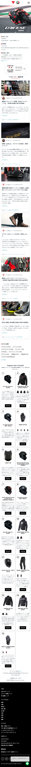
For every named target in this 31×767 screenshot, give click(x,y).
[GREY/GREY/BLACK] (27, 392)
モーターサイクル (7, 349)
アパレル (5, 354)
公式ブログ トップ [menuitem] (5, 691)
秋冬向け (10, 119)
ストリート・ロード (21, 254)
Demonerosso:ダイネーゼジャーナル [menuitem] (10, 743)
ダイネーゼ (6, 346)
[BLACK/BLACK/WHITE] (24, 392)
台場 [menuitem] (2, 704)
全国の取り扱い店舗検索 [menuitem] (7, 745)
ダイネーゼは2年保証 (8, 356)
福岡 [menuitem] (2, 719)
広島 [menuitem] (2, 717)
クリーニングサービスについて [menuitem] (8, 732)
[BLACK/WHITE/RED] (21, 537)
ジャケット (10, 164)
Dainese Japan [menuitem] (5, 739)
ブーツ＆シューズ (16, 164)
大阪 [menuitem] (2, 713)
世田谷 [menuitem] (2, 706)
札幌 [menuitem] (2, 702)
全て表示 (3, 360)
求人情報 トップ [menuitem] (5, 695)
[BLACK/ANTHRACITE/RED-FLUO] (21, 575)
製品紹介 (25, 354)
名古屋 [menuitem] (2, 711)
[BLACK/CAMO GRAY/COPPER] (21, 392)
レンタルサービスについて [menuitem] (7, 730)
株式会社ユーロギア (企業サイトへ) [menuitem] (9, 752)
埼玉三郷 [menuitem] (3, 708)
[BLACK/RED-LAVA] (27, 430)
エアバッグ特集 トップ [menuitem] (6, 693)
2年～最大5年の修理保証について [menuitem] (9, 728)
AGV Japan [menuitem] (4, 741)
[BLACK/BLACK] (17, 575)
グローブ (6, 119)
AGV (4, 351)
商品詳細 (8, 405)
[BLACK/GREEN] (21, 430)
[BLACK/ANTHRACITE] (17, 430)
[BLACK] (3, 614)
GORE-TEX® (19, 337)
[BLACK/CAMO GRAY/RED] (17, 392)
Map (20, 671)
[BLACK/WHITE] (17, 537)
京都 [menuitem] (2, 715)
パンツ (6, 164)
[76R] (6, 614)
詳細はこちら (4, 60)
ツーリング (7, 254)
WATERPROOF (16, 119)
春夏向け (15, 354)
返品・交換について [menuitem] (6, 726)
